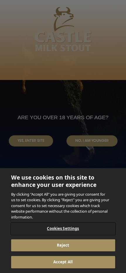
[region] (63, 220)
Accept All (63, 262)
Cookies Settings (63, 228)
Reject (63, 245)
